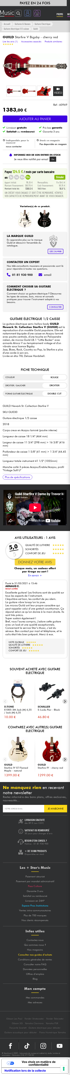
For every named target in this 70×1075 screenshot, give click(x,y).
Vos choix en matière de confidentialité (39, 1063)
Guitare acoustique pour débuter (20, 1032)
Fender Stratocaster (34, 1018)
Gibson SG (17, 1023)
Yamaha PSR (52, 1023)
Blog (35, 978)
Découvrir (56, 251)
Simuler (60, 177)
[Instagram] (43, 1046)
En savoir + (35, 575)
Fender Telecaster (55, 1018)
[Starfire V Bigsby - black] (44, 219)
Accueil (7, 23)
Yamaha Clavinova (34, 1023)
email (47, 275)
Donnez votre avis (35, 562)
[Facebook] (10, 1046)
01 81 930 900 (41, 843)
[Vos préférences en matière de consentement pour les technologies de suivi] (63, 1068)
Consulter (55, 307)
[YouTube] (60, 1046)
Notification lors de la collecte (25, 1070)
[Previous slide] (5, 701)
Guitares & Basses (22, 23)
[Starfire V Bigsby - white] (24, 219)
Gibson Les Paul (14, 1018)
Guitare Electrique (42, 23)
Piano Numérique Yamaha (52, 1032)
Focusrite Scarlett (18, 1027)
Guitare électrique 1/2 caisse (16, 28)
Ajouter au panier (35, 119)
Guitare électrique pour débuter (44, 1027)
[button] (13, 91)
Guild (35, 28)
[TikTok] (27, 1046)
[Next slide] (64, 701)
